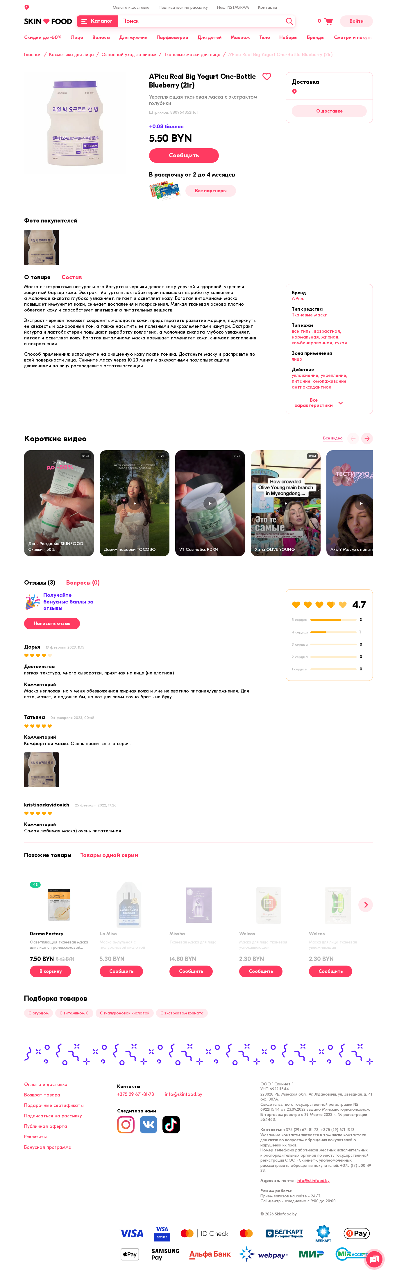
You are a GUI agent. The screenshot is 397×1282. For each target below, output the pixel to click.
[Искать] (289, 21)
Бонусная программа (47, 1147)
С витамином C (74, 1013)
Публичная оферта (45, 1126)
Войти (357, 21)
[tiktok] (171, 1124)
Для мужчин (133, 37)
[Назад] (353, 438)
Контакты (267, 7)
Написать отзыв (52, 623)
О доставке (329, 111)
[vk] (148, 1124)
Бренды (316, 37)
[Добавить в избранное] (266, 76)
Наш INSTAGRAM (233, 7)
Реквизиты (35, 1136)
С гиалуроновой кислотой (124, 1013)
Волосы (101, 37)
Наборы (288, 37)
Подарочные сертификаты (54, 1105)
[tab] (37, 277)
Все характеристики (314, 403)
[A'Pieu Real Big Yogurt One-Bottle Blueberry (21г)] (75, 123)
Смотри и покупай (355, 37)
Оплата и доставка (131, 7)
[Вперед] (365, 905)
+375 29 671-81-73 (135, 1094)
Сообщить (184, 155)
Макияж (240, 37)
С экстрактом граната (181, 1013)
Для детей (209, 37)
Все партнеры (211, 190)
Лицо (77, 37)
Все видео (333, 438)
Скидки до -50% (43, 37)
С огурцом (38, 1013)
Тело (264, 37)
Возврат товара (42, 1095)
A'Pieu (298, 298)
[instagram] (126, 1124)
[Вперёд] (367, 438)
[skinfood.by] (48, 21)
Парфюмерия (172, 37)
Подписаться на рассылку (183, 7)
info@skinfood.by (183, 1094)
